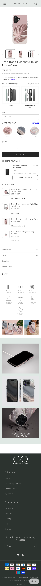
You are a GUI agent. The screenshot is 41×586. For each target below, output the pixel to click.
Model (4, 112)
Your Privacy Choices (13, 483)
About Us (8, 513)
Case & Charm (12, 577)
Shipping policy (21, 584)
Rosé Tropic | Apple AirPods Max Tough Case (24, 205)
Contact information (15, 580)
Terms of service (29, 580)
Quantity (4, 142)
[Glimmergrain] (34, 132)
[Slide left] (2, 54)
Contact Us (9, 508)
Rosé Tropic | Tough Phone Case (24, 219)
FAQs (6, 524)
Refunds (8, 529)
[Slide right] (38, 54)
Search (7, 478)
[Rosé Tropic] (8, 132)
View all (35, 123)
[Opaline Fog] (21, 132)
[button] (4, 3)
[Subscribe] (33, 546)
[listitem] (11, 97)
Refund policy (34, 577)
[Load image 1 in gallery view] (10, 54)
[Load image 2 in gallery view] (20, 54)
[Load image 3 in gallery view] (30, 54)
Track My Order (10, 489)
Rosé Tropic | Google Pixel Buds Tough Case (24, 190)
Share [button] (6, 274)
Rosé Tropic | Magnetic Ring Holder (22, 233)
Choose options (17, 198)
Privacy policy (23, 577)
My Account (9, 494)
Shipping (13, 73)
